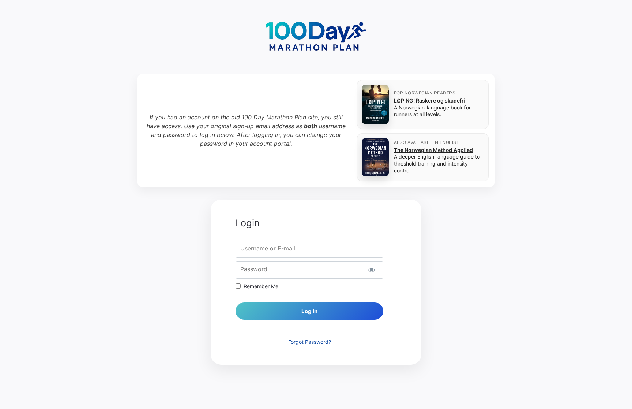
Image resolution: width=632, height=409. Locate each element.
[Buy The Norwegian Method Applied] (375, 157)
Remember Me (261, 286)
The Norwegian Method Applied (433, 150)
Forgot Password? (309, 342)
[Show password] (371, 270)
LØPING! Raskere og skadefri (429, 100)
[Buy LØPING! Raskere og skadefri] (375, 104)
